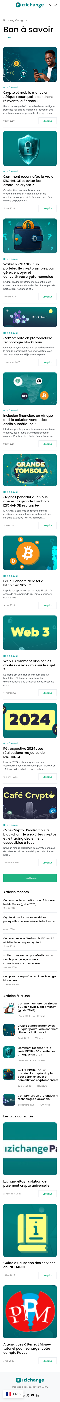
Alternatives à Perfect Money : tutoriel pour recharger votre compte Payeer (27, 1348)
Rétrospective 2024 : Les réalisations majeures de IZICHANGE (24, 753)
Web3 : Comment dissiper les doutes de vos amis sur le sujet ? (29, 665)
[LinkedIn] (37, 1395)
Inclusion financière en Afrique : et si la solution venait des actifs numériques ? (28, 420)
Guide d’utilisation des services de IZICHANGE (29, 1265)
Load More (30, 878)
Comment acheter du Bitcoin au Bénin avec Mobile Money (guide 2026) (37, 1007)
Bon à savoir (10, 87)
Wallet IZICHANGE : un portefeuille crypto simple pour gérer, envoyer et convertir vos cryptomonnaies (28, 270)
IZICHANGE (42, 1387)
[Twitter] (27, 1395)
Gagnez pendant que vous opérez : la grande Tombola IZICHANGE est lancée (26, 501)
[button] (5, 5)
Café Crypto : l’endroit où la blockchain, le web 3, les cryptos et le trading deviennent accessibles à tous (29, 836)
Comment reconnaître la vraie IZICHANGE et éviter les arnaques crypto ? (28, 181)
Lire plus (47, 121)
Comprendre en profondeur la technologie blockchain (27, 340)
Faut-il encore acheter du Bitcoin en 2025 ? (24, 583)
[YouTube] (32, 1395)
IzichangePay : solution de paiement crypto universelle (26, 1183)
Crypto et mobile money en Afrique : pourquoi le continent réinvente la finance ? (28, 97)
